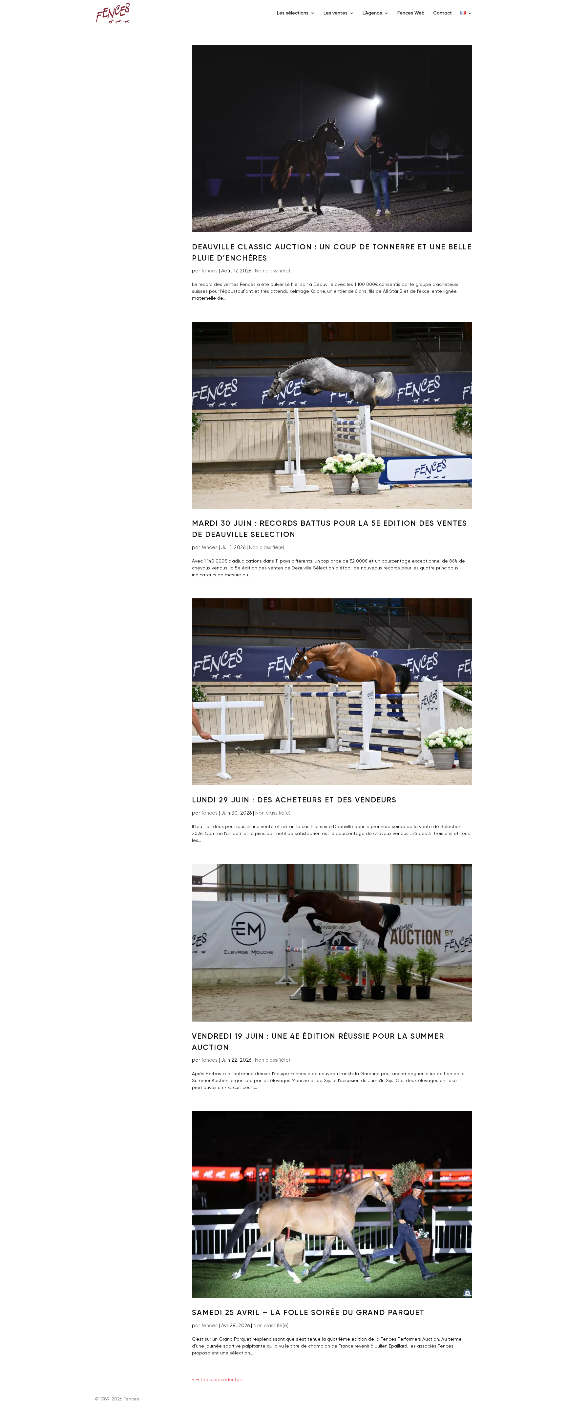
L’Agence (372, 13)
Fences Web (411, 13)
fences (209, 270)
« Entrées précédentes (217, 1379)
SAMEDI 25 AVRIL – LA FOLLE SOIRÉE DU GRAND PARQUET (308, 1313)
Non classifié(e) (272, 270)
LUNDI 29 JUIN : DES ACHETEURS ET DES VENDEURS (294, 800)
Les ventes (335, 13)
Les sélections (292, 13)
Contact (442, 13)
